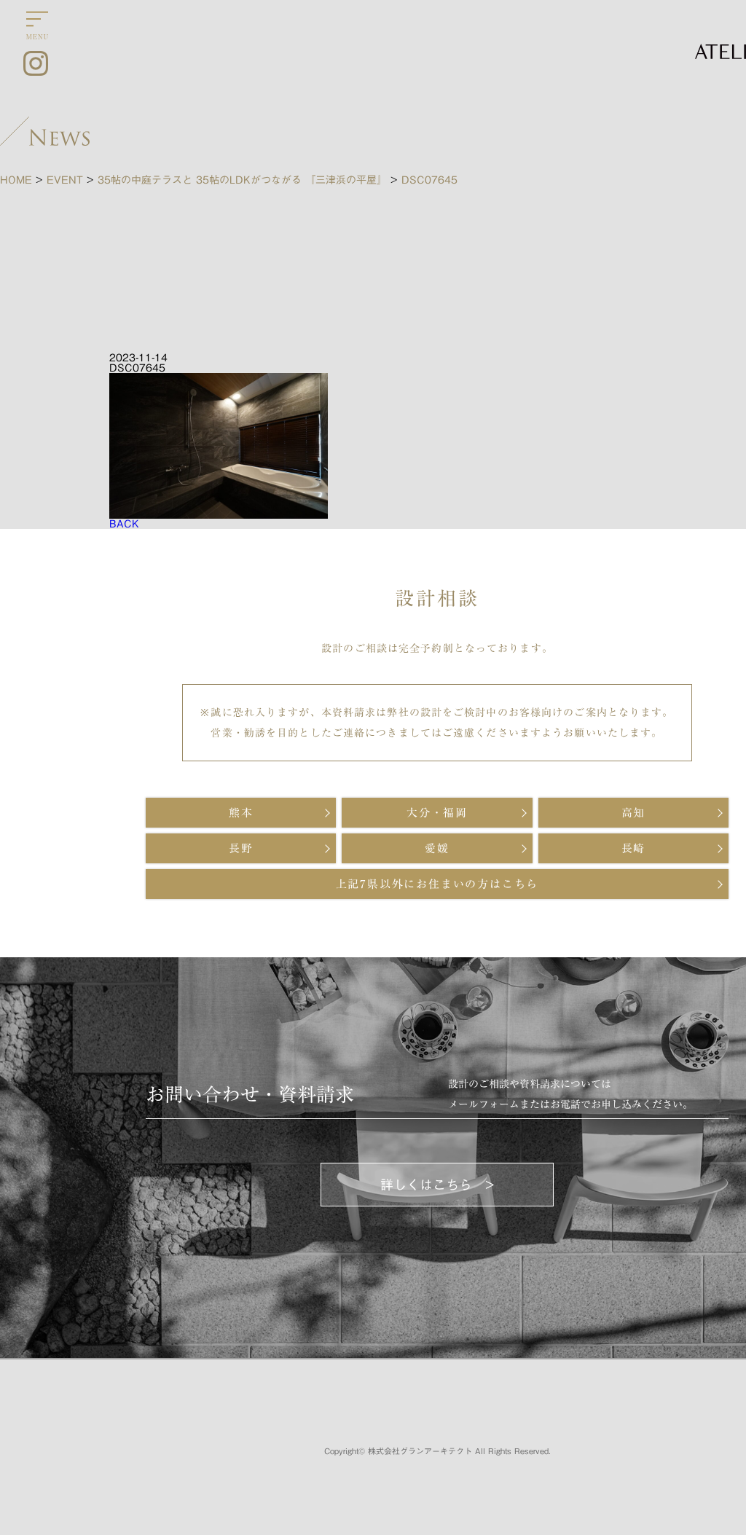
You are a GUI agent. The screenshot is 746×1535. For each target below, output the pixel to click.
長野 (241, 848)
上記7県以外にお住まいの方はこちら (437, 884)
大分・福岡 (437, 812)
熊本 (241, 812)
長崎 (633, 848)
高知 (633, 812)
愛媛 (437, 848)
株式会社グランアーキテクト (420, 1451)
